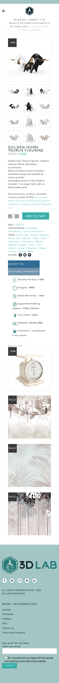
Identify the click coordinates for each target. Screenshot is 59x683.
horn (38, 245)
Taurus (11, 251)
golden (22, 245)
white (30, 251)
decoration (14, 242)
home (31, 245)
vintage (21, 251)
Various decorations (33, 231)
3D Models (31, 228)
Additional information (24, 272)
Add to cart (36, 216)
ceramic (26, 238)
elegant (39, 242)
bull (18, 238)
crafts (35, 238)
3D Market (7, 614)
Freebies (7, 619)
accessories (22, 235)
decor (44, 238)
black (11, 238)
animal (34, 235)
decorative (27, 242)
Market (34, 20)
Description (16, 264)
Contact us (8, 628)
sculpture (32, 248)
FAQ (4, 623)
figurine (12, 245)
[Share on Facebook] (20, 255)
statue (42, 248)
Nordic (21, 248)
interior (12, 248)
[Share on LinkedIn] (25, 255)
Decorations (29, 23)
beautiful (44, 235)
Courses (6, 610)
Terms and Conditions (13, 633)
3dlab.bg (20, 20)
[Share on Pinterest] (29, 255)
